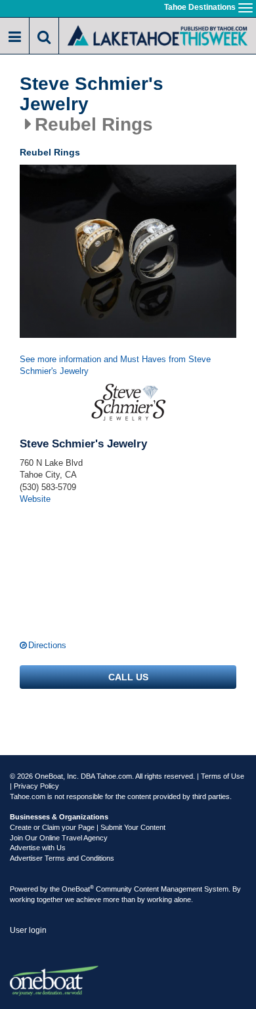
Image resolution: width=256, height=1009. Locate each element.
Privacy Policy (36, 786)
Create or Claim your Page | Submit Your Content (87, 827)
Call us (128, 677)
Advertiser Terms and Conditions (62, 858)
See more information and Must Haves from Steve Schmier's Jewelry (115, 365)
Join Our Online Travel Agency (59, 838)
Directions (47, 645)
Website (35, 499)
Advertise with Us (38, 848)
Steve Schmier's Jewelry (91, 94)
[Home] (157, 34)
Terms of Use (222, 776)
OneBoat (78, 889)
